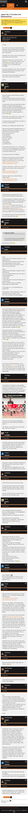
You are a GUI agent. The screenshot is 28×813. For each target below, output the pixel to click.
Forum (10, 5)
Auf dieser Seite (6, 205)
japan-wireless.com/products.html (13, 616)
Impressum (15, 807)
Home (3, 5)
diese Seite (13, 365)
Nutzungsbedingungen (6, 807)
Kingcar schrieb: (9, 233)
